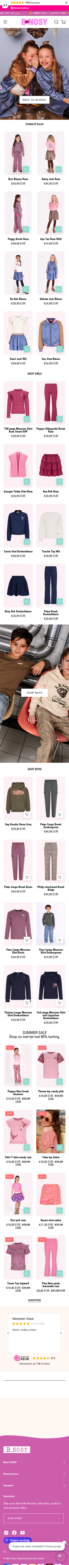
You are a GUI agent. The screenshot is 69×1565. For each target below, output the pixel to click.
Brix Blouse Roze (18, 179)
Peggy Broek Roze (18, 239)
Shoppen (34, 1300)
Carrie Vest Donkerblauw (18, 551)
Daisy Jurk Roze (51, 179)
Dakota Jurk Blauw (51, 299)
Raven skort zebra (51, 1220)
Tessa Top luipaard (18, 1283)
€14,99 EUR (51, 243)
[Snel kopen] (26, 169)
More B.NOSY (10, 1462)
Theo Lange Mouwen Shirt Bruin (18, 951)
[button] (55, 21)
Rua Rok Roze (51, 491)
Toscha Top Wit (51, 551)
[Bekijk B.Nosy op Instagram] (6, 1532)
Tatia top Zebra (50, 1157)
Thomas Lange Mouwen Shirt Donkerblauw (18, 1014)
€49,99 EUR (18, 243)
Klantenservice (11, 1474)
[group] (34, 13)
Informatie (9, 1485)
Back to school (34, 99)
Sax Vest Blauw (51, 359)
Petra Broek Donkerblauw (51, 613)
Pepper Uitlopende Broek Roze (50, 430)
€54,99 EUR (18, 183)
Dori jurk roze (18, 1220)
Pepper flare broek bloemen (18, 1093)
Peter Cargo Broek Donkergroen (50, 826)
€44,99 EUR (51, 183)
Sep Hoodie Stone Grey (18, 824)
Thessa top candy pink (51, 1091)
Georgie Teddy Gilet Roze (18, 491)
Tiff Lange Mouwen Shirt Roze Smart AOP (18, 430)
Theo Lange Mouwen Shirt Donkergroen (51, 951)
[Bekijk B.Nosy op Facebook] (14, 1532)
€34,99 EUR (18, 496)
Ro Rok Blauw (18, 299)
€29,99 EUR (18, 303)
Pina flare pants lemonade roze (51, 1285)
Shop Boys (34, 692)
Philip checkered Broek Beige (50, 888)
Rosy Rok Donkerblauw (18, 611)
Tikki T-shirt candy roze (18, 1157)
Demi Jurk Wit (18, 359)
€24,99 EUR (18, 957)
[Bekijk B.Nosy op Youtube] (22, 1532)
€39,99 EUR (51, 618)
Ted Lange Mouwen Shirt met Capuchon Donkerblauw (51, 1015)
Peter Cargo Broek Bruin (18, 887)
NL (5, 1552)
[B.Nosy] (34, 21)
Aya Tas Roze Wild (51, 239)
